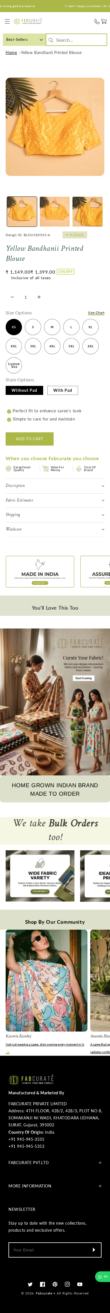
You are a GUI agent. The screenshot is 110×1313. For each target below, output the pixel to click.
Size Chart (96, 312)
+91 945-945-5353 (26, 1146)
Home (11, 52)
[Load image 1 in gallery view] (22, 212)
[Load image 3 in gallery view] (87, 212)
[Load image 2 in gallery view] (55, 212)
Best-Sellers (17, 39)
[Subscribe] (94, 1250)
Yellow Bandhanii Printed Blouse (51, 52)
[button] (7, 21)
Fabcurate (44, 1293)
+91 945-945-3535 (26, 1139)
